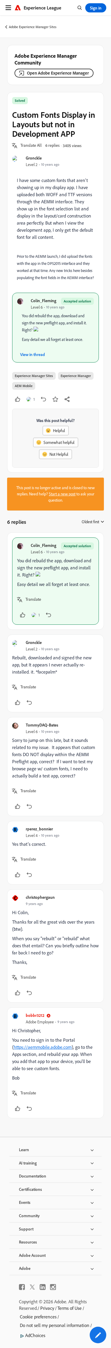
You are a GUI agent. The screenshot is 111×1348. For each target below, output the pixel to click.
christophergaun (40, 897)
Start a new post (62, 494)
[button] (31, 146)
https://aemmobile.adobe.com (43, 1047)
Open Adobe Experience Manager (58, 73)
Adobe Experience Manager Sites (33, 27)
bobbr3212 (35, 1015)
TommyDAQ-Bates (42, 724)
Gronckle (34, 157)
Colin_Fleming (43, 300)
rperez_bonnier (39, 828)
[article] (55, 581)
